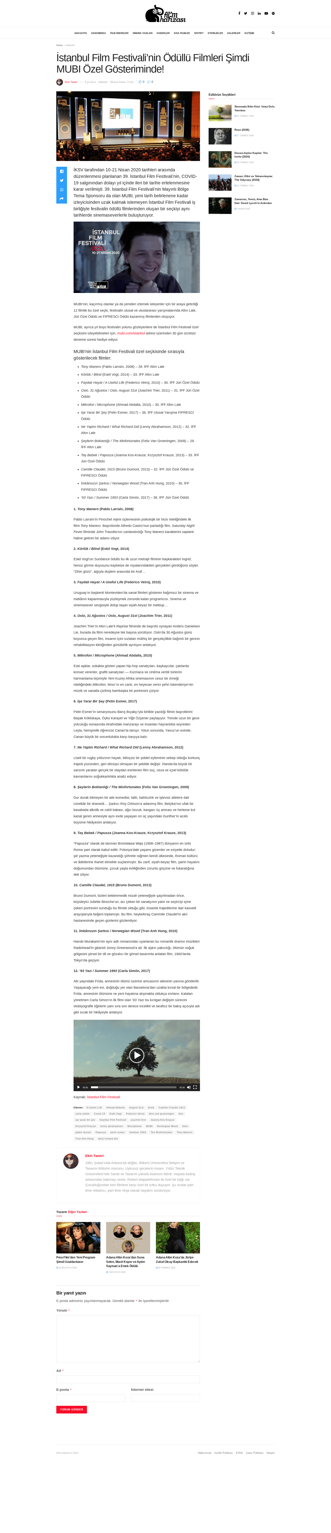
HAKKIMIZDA (98, 33)
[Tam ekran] (195, 1087)
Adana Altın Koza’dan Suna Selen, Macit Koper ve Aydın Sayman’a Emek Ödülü (125, 1262)
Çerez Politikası (255, 1452)
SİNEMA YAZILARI (142, 33)
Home (59, 45)
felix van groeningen (161, 1113)
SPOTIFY (199, 33)
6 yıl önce (90, 82)
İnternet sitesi (142, 1390)
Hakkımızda (204, 1452)
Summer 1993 (137, 1132)
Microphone (134, 1126)
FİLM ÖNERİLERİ (119, 33)
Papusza (101, 1132)
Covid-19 (99, 1113)
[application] (137, 1055)
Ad (60, 1371)
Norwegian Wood (167, 1126)
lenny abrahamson (111, 1126)
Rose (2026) (241, 129)
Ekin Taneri (71, 82)
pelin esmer (118, 1132)
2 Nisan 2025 (243, 209)
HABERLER (163, 33)
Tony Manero (185, 1132)
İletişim (271, 1452)
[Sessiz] (189, 1087)
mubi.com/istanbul (131, 333)
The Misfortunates (161, 1132)
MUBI (149, 1126)
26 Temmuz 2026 (245, 162)
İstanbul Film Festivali (103, 1097)
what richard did (108, 1138)
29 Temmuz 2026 (245, 116)
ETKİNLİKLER (215, 33)
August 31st (136, 1107)
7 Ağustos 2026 (116, 1272)
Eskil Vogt (116, 1113)
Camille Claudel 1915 (172, 1107)
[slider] (133, 1087)
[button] (136, 1055)
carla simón (82, 1113)
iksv (181, 1113)
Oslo (185, 1126)
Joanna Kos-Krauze (163, 1120)
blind (151, 1107)
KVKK (239, 1452)
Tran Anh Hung (84, 1138)
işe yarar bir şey (85, 1120)
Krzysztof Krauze (85, 1126)
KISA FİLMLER (182, 33)
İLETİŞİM (249, 33)
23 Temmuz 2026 (245, 185)
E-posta (64, 1390)
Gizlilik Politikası (223, 1452)
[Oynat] (78, 1087)
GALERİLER (233, 33)
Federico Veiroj (135, 1113)
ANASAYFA (80, 33)
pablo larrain (83, 1132)
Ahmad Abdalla (116, 1107)
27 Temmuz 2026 (245, 135)
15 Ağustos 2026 (67, 1267)
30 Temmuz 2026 (166, 1267)
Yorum (63, 1310)
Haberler (70, 45)
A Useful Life (94, 1107)
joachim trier (138, 1120)
